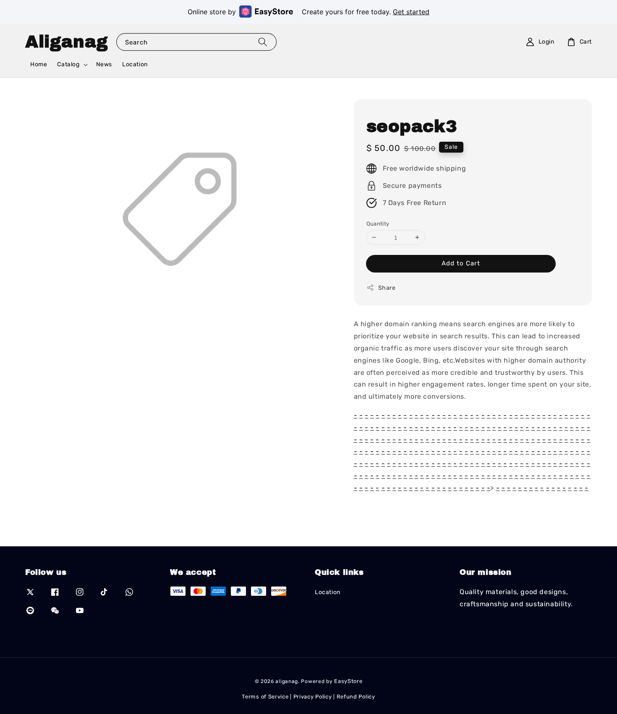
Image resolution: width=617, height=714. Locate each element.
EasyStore (348, 681)
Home (38, 64)
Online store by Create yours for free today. (308, 12)
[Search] (262, 42)
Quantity (378, 223)
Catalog (68, 64)
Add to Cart (461, 263)
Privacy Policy (312, 696)
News (104, 64)
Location (135, 64)
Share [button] (387, 287)
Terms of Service (265, 696)
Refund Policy (356, 696)
